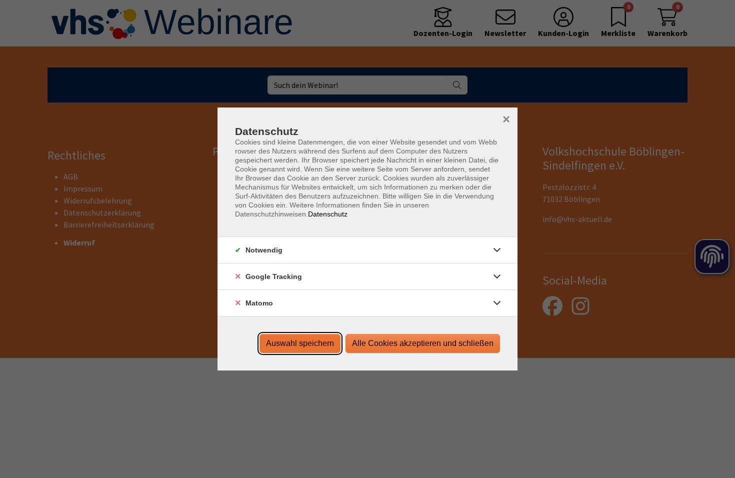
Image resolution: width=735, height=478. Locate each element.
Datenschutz (328, 214)
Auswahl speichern (300, 343)
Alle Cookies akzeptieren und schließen (423, 343)
